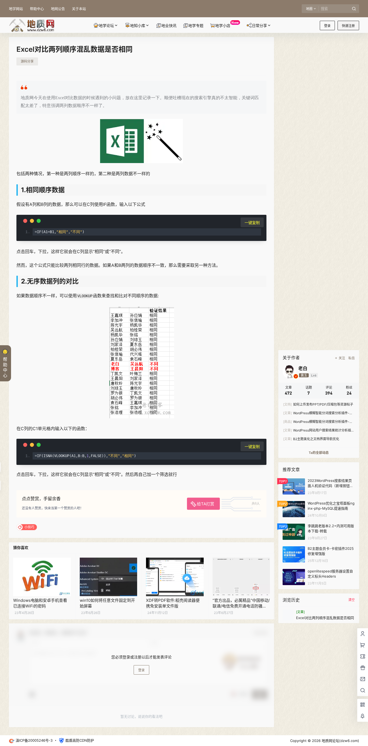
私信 (351, 358)
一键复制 (252, 222)
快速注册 (348, 26)
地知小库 (137, 25)
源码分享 (27, 61)
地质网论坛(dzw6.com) (340, 740)
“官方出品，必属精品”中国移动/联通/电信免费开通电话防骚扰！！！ (241, 606)
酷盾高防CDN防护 (79, 740)
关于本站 (79, 8)
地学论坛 (106, 25)
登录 (327, 26)
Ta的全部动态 (319, 453)
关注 (342, 358)
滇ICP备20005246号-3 (34, 740)
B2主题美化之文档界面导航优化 (311, 439)
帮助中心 (37, 8)
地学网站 (16, 8)
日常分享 (259, 25)
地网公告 (58, 8)
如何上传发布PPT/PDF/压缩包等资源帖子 (318, 404)
